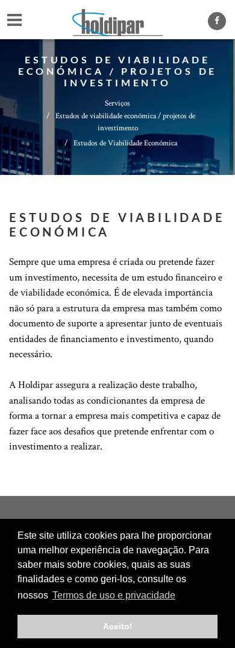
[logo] (117, 18)
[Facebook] (217, 21)
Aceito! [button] (118, 626)
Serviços (117, 103)
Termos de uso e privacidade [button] (113, 595)
